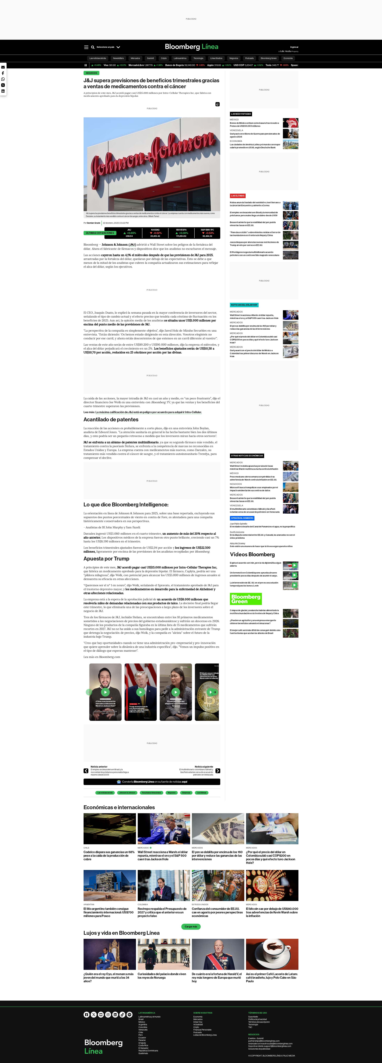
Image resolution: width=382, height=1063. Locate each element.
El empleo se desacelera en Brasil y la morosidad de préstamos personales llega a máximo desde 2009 (110, 772)
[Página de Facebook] (87, 1015)
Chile (140, 1032)
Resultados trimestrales (151, 793)
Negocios (91, 73)
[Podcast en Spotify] (130, 1015)
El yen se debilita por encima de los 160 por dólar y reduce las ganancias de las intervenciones (217, 855)
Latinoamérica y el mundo (149, 1017)
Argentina (142, 1024)
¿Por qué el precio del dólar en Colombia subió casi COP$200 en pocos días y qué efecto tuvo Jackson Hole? (254, 339)
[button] (217, 104)
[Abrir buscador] (93, 47)
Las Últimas (201, 793)
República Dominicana (148, 1050)
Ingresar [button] (294, 47)
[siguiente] (217, 770)
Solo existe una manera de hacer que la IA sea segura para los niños (261, 546)
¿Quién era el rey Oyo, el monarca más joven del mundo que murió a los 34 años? (109, 977)
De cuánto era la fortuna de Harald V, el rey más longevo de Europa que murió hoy (217, 977)
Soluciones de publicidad (259, 1049)
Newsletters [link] (118, 58)
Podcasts (197, 1032)
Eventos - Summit (256, 1038)
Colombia (142, 1027)
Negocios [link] (233, 58)
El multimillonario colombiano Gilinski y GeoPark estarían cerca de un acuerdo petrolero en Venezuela (196, 772)
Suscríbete (253, 1017)
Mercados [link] (135, 58)
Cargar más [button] (191, 926)
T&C (250, 1027)
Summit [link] (150, 58)
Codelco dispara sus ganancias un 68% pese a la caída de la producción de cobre (109, 855)
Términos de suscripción (259, 1022)
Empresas (186, 793)
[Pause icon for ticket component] (85, 65)
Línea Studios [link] (216, 58)
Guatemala (143, 1053)
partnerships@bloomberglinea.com (263, 1041)
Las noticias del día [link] (98, 58)
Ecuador (142, 1037)
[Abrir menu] (86, 47)
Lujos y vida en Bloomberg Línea (122, 933)
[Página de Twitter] (94, 1015)
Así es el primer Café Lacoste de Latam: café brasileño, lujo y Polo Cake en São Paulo (272, 977)
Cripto (196, 1027)
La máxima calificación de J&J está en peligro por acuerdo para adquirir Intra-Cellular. (149, 412)
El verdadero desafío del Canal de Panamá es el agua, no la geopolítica (262, 526)
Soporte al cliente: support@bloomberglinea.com (269, 1046)
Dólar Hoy (197, 1022)
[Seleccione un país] (118, 47)
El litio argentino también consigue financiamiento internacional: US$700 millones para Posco (109, 912)
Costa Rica (143, 1045)
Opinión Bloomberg (242, 518)
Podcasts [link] (249, 58)
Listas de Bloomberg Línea (205, 1035)
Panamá (141, 1040)
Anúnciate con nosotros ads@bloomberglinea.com (270, 1043)
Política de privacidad (257, 1019)
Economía (197, 1017)
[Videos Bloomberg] (264, 555)
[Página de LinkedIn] (115, 1015)
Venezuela (142, 1030)
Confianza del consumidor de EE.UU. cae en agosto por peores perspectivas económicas (217, 912)
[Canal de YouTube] (101, 1015)
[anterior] (86, 770)
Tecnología (253, 1024)
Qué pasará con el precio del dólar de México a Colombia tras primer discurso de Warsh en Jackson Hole (254, 353)
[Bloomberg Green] (264, 598)
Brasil (141, 1019)
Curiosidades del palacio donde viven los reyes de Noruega (162, 975)
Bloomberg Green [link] (269, 58)
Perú (140, 1035)
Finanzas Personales (202, 1030)
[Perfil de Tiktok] (122, 1015)
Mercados (197, 1019)
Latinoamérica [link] (180, 58)
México (141, 1022)
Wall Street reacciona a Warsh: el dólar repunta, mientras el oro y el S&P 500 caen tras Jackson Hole (163, 855)
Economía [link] (288, 58)
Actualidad (198, 1024)
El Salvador (143, 1048)
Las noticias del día (105, 793)
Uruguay (142, 1043)
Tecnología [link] (198, 58)
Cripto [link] (164, 58)
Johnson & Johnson (127, 793)
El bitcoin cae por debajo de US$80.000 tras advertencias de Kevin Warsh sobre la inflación (272, 912)
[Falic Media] (280, 51)
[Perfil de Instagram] (108, 1015)
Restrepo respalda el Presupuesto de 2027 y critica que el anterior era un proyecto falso (162, 912)
